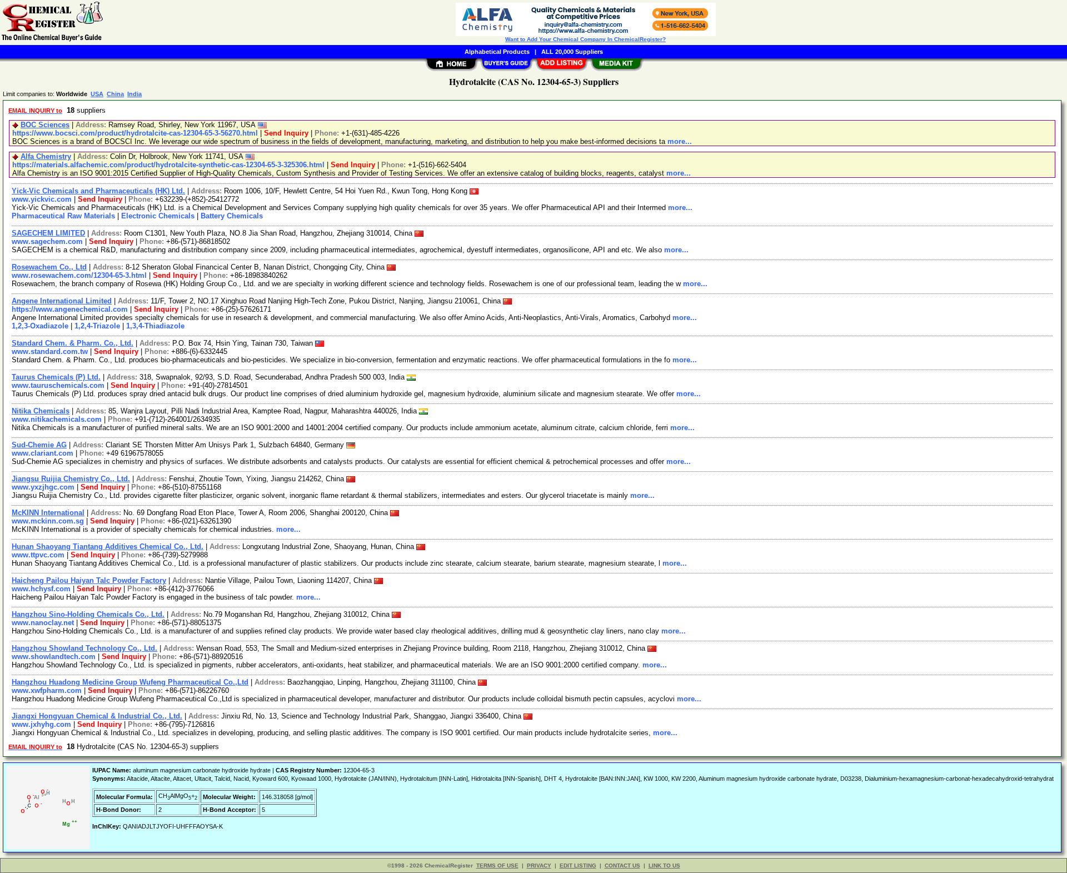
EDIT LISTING (578, 865)
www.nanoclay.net (43, 622)
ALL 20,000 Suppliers (572, 51)
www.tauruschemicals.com (58, 385)
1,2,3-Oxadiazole (40, 326)
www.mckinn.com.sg (48, 521)
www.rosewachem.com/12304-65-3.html (79, 275)
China (115, 94)
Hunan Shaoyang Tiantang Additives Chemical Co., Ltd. (107, 546)
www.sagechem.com (47, 241)
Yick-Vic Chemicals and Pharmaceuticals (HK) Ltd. (98, 191)
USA (97, 94)
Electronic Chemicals (158, 216)
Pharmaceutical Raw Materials (63, 216)
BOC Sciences (45, 125)
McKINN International (48, 512)
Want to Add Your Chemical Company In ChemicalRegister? (585, 39)
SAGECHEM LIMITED (48, 233)
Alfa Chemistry (46, 156)
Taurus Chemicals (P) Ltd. (56, 377)
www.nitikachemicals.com (57, 419)
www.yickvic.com (42, 199)
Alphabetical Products (497, 51)
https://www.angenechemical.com (70, 309)
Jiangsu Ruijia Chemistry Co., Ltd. (71, 479)
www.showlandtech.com (54, 656)
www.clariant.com (42, 453)
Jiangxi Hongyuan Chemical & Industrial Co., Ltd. (97, 716)
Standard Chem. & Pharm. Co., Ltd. (72, 343)
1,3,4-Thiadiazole (155, 326)
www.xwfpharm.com (47, 690)
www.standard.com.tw (50, 351)
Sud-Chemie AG (39, 445)
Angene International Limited (62, 301)
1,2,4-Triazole (97, 326)
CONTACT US (622, 865)
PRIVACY (539, 865)
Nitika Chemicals (40, 411)
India (134, 94)
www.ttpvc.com (38, 555)
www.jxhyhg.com (41, 724)
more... (679, 141)
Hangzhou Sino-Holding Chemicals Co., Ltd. (88, 614)
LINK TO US (664, 865)
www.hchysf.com (41, 589)
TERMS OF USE (497, 865)
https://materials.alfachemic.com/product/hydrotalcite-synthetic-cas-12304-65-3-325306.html (168, 165)
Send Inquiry (286, 133)
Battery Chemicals (232, 216)
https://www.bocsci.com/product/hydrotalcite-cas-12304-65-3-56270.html (135, 133)
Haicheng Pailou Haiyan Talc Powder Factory (89, 580)
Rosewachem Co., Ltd (49, 267)
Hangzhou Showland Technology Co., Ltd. (84, 648)
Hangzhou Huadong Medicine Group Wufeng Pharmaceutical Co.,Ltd (130, 682)
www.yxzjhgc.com (43, 487)
